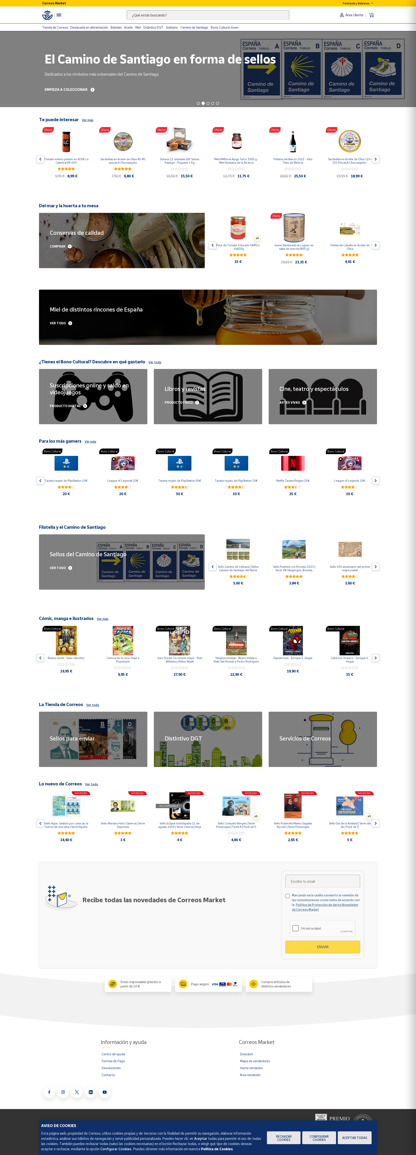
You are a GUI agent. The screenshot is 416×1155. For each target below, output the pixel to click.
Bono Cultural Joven (225, 27)
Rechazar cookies (284, 1138)
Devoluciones (111, 1068)
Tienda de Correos (55, 27)
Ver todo (154, 362)
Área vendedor (250, 1075)
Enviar (323, 947)
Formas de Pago (113, 1061)
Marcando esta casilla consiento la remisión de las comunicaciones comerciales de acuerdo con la (326, 902)
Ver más (87, 120)
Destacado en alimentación (89, 27)
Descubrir (246, 1054)
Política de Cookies (217, 1149)
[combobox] (208, 15)
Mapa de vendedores (255, 1061)
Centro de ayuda (113, 1054)
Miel (138, 27)
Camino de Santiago (194, 27)
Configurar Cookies (319, 1138)
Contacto (108, 1075)
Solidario (172, 27)
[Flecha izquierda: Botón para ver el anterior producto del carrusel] (40, 159)
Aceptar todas (354, 1138)
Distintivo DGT (153, 27)
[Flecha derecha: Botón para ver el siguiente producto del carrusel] (376, 159)
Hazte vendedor (251, 1068)
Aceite (128, 27)
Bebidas (116, 27)
